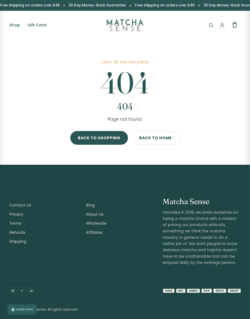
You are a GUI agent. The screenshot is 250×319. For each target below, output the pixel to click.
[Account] (222, 25)
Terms (15, 223)
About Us (94, 214)
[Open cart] (235, 25)
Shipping (17, 241)
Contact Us (20, 205)
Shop (14, 25)
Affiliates (94, 232)
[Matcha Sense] (125, 25)
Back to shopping (99, 138)
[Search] (211, 25)
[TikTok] (22, 290)
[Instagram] (12, 290)
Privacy (16, 214)
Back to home (155, 138)
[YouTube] (31, 290)
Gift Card (37, 25)
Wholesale (96, 223)
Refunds (17, 232)
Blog (90, 205)
